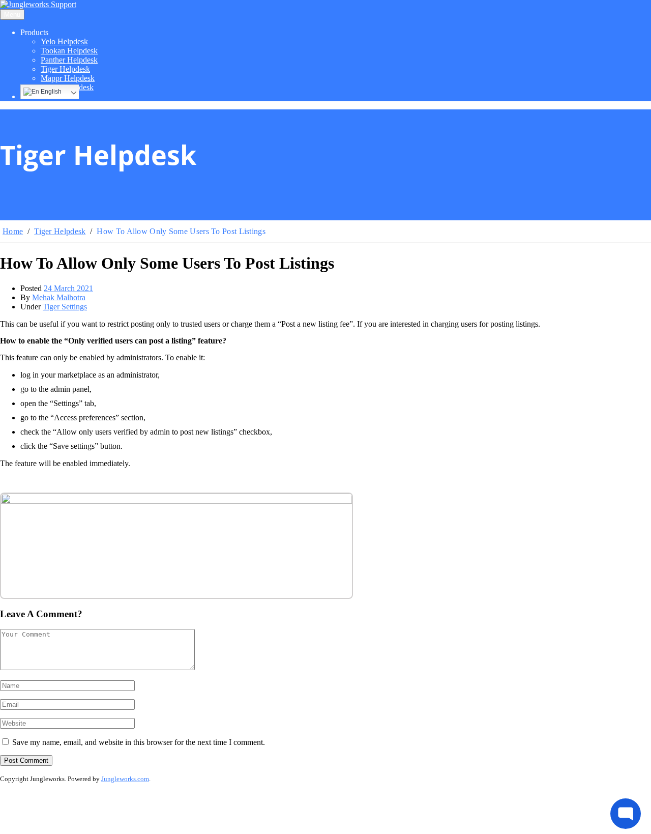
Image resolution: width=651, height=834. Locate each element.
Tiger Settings (65, 306)
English (50, 91)
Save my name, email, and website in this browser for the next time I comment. (138, 742)
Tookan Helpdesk (69, 50)
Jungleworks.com (125, 779)
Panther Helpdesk (69, 59)
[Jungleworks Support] (38, 4)
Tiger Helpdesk (65, 69)
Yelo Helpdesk (64, 41)
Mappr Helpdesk (68, 78)
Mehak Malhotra (58, 297)
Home (13, 231)
